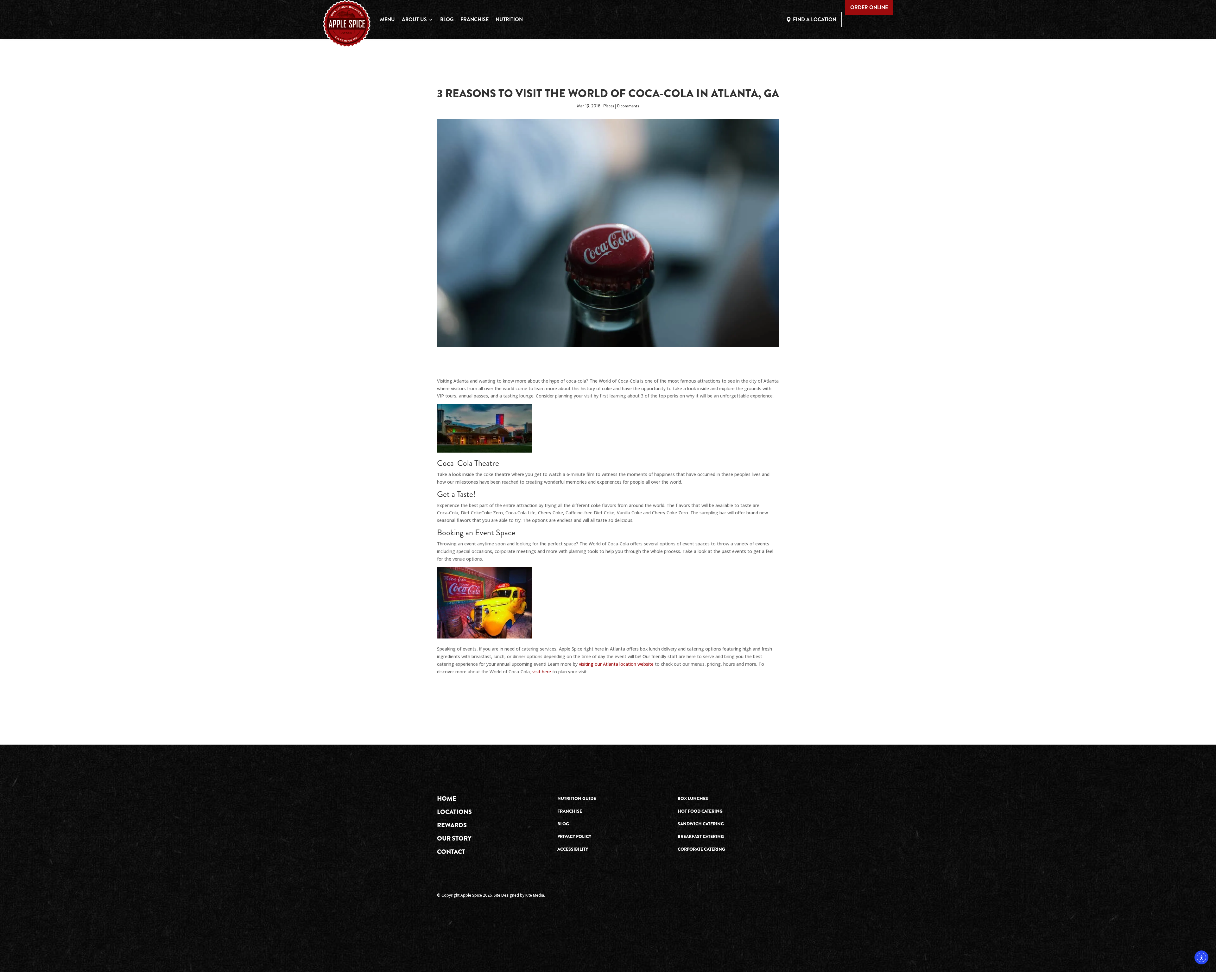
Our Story (454, 838)
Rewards (452, 825)
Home (446, 798)
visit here (541, 672)
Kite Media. (535, 895)
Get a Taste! (456, 494)
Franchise (474, 19)
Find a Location (814, 19)
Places (608, 106)
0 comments (628, 106)
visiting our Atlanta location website (616, 664)
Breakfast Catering (701, 836)
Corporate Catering (701, 849)
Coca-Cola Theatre (468, 463)
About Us (414, 19)
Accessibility (572, 849)
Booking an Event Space (476, 532)
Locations (454, 811)
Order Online (869, 7)
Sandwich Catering (701, 824)
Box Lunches (693, 798)
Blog (446, 19)
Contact (451, 851)
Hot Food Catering (700, 811)
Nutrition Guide (576, 798)
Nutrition (509, 19)
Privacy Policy (574, 836)
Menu (387, 19)
